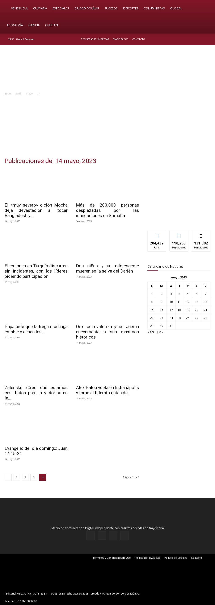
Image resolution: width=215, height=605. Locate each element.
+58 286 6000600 (27, 601)
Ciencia (34, 25)
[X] (201, 39)
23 (161, 318)
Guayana (40, 8)
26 (187, 318)
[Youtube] (208, 39)
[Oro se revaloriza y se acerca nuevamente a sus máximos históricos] (107, 305)
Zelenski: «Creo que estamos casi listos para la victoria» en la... (36, 393)
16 (161, 310)
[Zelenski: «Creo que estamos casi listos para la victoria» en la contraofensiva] (36, 366)
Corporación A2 (130, 593)
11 (179, 302)
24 (171, 318)
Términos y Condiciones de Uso (112, 558)
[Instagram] (194, 39)
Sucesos (111, 8)
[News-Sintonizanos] (178, 220)
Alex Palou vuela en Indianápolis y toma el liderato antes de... (107, 390)
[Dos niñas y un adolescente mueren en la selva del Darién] (107, 245)
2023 (18, 93)
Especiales (60, 8)
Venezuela (19, 8)
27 (196, 318)
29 (151, 326)
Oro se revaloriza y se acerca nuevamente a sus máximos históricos (107, 332)
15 (151, 310)
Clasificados (120, 39)
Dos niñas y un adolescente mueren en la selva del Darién (107, 268)
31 (171, 326)
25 (179, 318)
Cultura (52, 25)
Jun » (160, 332)
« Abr (150, 332)
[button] (206, 9)
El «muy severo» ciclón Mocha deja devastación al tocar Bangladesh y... (36, 210)
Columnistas (154, 8)
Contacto (138, 39)
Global (176, 8)
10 (171, 302)
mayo (29, 93)
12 (187, 302)
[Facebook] (187, 39)
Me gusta (157, 233)
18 (179, 310)
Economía (15, 25)
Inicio (8, 93)
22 (151, 318)
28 (205, 318)
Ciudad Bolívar (87, 8)
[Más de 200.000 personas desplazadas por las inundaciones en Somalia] (107, 184)
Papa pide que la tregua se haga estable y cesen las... (36, 329)
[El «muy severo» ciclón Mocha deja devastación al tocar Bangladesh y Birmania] (36, 184)
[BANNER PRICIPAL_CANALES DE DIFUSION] (107, 68)
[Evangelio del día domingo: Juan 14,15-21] (36, 427)
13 (196, 302)
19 (187, 310)
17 (171, 310)
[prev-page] (8, 477)
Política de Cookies (175, 558)
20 (196, 310)
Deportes (130, 8)
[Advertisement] (107, 127)
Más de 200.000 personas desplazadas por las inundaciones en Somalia (107, 210)
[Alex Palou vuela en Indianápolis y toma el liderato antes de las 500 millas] (107, 366)
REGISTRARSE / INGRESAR (95, 39)
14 (205, 302)
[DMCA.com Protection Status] (173, 593)
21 (205, 310)
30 (161, 326)
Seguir (179, 233)
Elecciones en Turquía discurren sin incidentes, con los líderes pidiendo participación (36, 271)
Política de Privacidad (147, 558)
